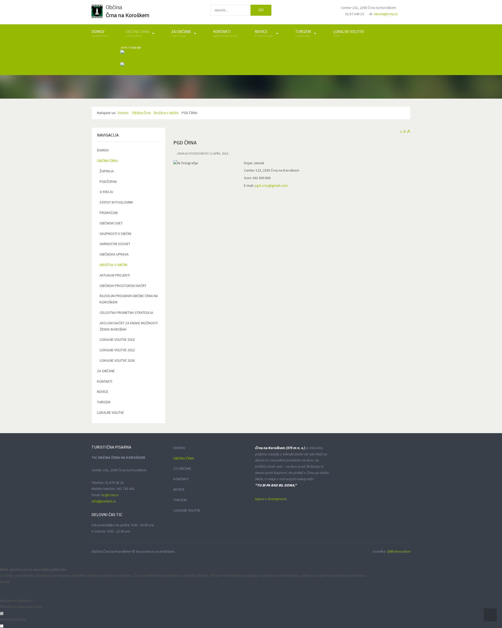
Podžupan (108, 181)
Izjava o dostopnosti (271, 498)
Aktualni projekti (115, 275)
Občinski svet (111, 223)
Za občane (106, 371)
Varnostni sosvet (115, 243)
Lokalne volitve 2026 (117, 360)
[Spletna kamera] (323, 12)
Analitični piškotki (13, 619)
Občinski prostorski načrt (123, 285)
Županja (107, 171)
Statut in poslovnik (116, 202)
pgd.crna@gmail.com (271, 185)
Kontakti (104, 381)
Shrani (5, 581)
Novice (102, 391)
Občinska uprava (114, 254)
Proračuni (109, 212)
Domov (103, 150)
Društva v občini (113, 264)
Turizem (103, 402)
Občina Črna (107, 160)
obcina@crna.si (385, 14)
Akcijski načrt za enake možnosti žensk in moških (129, 326)
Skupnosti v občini (115, 233)
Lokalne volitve (110, 412)
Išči (261, 10)
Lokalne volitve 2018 (117, 339)
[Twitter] (306, 11)
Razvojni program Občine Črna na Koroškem (129, 298)
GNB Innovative (398, 551)
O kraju (106, 191)
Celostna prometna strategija (126, 312)
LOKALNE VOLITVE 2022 (117, 350)
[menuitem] (100, 33)
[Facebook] (289, 11)
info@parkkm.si (104, 501)
